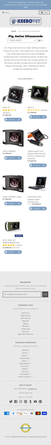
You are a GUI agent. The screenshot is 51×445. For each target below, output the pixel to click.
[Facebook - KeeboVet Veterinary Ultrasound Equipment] (15, 401)
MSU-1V (6, 107)
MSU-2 (31, 107)
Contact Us (32, 389)
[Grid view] (39, 40)
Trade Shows (25, 316)
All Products (26, 318)
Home (13, 31)
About (24, 355)
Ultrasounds (25, 358)
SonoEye (24, 366)
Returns (25, 332)
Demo (24, 361)
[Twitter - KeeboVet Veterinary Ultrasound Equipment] (11, 401)
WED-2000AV (9, 151)
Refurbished (25, 363)
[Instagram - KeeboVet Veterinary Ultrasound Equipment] (20, 401)
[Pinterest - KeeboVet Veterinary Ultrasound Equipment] (25, 401)
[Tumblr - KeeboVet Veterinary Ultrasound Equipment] (30, 401)
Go (45, 294)
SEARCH (25, 350)
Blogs (25, 324)
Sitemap (25, 321)
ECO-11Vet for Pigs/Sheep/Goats (11, 241)
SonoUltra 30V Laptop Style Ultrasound (34, 199)
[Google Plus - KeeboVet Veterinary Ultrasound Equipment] (40, 401)
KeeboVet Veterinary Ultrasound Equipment (29, 437)
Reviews (25, 326)
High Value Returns (25, 334)
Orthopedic (24, 374)
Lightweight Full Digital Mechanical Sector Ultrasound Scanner (36, 155)
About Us (25, 313)
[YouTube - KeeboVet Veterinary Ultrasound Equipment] (35, 401)
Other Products (24, 377)
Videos (24, 369)
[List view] (42, 40)
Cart (45, 13)
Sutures (24, 371)
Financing (25, 329)
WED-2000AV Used (12, 197)
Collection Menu (25, 79)
